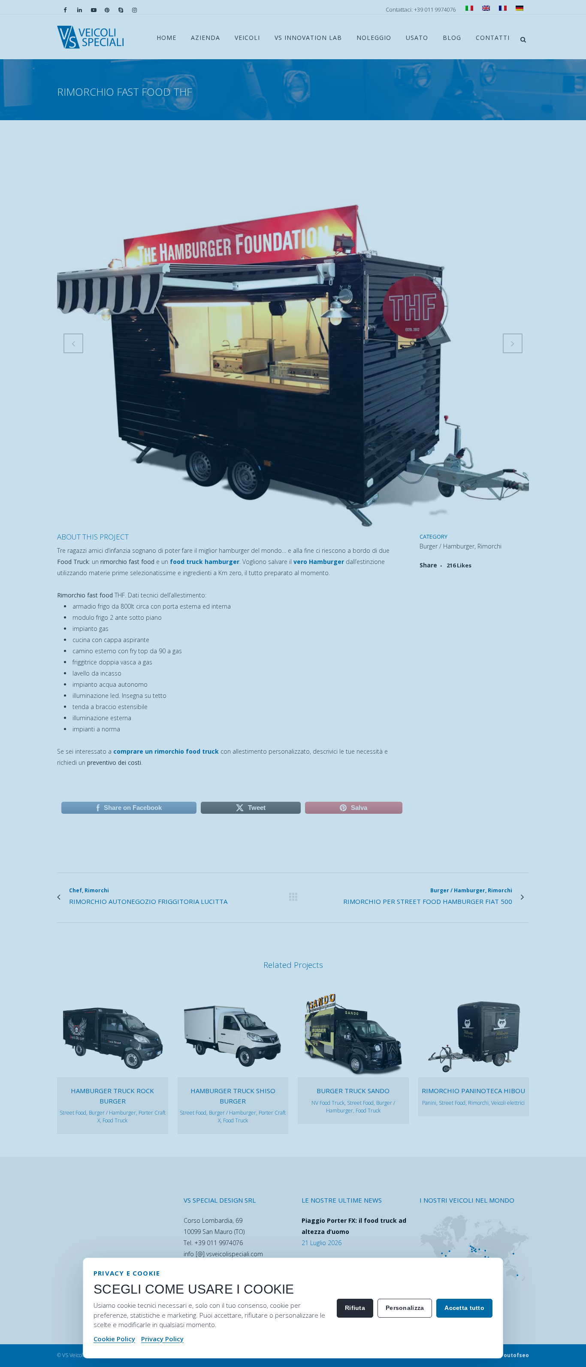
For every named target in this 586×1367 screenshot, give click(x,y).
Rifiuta (355, 1307)
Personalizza (405, 1307)
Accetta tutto (464, 1307)
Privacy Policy (162, 1338)
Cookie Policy (114, 1338)
